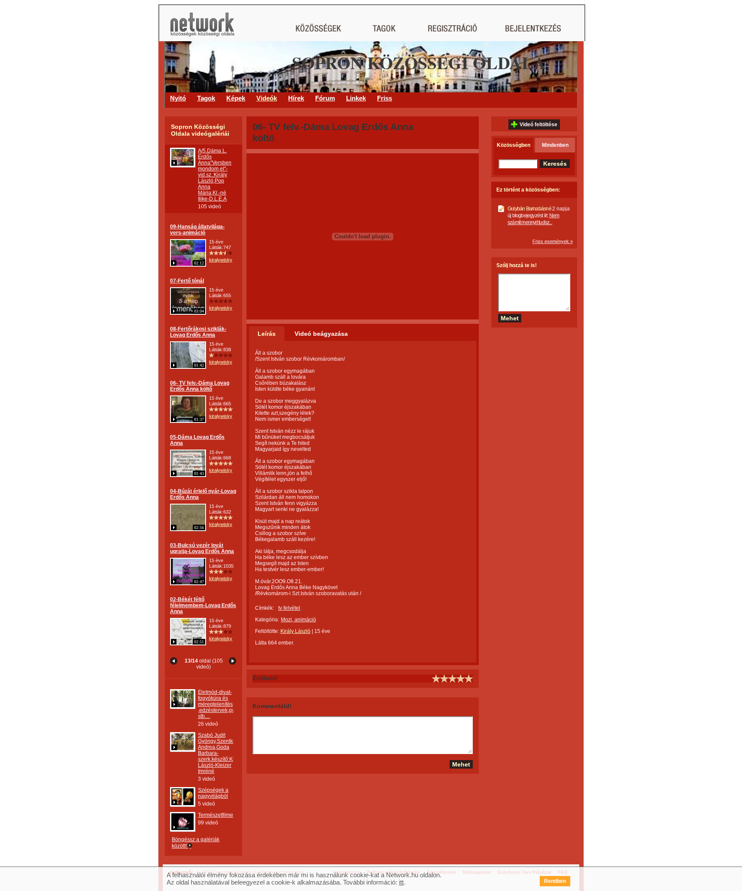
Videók (266, 98)
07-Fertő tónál (187, 281)
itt (401, 882)
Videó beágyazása (321, 333)
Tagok (206, 98)
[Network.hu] (202, 28)
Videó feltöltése (538, 125)
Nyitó (178, 98)
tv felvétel (289, 608)
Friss (384, 98)
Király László (295, 631)
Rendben (555, 881)
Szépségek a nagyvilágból (213, 793)
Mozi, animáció (298, 620)
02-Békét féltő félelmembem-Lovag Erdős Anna (203, 605)
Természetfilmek (217, 815)
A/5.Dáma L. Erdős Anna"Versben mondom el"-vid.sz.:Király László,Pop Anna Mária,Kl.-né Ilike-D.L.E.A (214, 175)
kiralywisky (220, 259)
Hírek (296, 98)
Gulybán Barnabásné (529, 209)
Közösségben (513, 145)
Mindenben (555, 145)
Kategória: (267, 620)
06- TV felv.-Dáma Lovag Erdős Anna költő (199, 386)
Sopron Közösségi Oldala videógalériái (200, 130)
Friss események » (552, 241)
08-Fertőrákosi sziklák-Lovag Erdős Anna (198, 332)
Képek (235, 98)
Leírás (267, 333)
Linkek (356, 98)
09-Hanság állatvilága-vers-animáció (197, 230)
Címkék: (264, 608)
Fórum (325, 98)
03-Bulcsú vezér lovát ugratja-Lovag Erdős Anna (202, 548)
